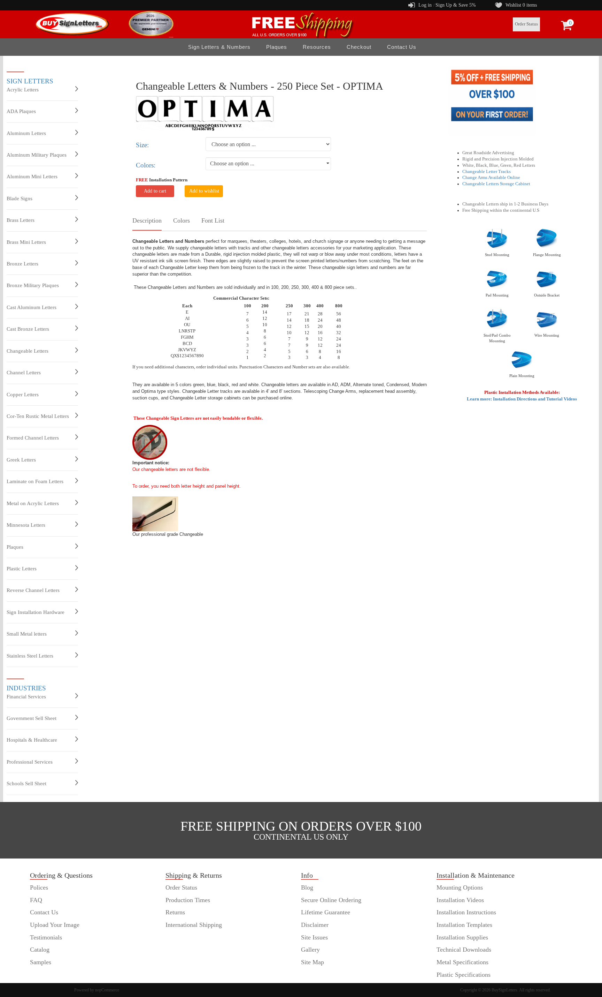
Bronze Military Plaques (33, 285)
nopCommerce (107, 990)
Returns (175, 912)
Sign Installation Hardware (35, 612)
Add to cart (155, 191)
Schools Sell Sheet (26, 783)
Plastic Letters (22, 568)
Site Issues (314, 937)
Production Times (187, 900)
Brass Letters (20, 220)
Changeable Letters (27, 351)
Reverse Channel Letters (33, 590)
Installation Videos (460, 900)
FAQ (36, 900)
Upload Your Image (54, 924)
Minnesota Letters (26, 525)
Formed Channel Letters (33, 438)
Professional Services (30, 762)
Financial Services (26, 696)
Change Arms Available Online (491, 177)
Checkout (359, 47)
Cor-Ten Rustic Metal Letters (38, 416)
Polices (39, 887)
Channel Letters (24, 372)
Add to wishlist (204, 191)
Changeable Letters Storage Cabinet (496, 183)
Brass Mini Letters (26, 242)
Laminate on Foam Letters (35, 481)
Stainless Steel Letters (30, 656)
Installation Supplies (462, 937)
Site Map (312, 962)
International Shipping (193, 924)
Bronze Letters (22, 264)
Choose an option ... (232, 163)
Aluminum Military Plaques (37, 155)
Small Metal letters (27, 634)
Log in (425, 5)
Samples (40, 962)
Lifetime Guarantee (325, 912)
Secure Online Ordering (331, 900)
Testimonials (46, 937)
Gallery (310, 949)
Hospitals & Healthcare (32, 740)
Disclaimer (315, 924)
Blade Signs (19, 198)
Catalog (39, 949)
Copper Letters (23, 394)
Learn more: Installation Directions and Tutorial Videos (522, 399)
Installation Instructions (466, 912)
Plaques (15, 547)
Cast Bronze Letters (28, 329)
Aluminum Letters (26, 133)
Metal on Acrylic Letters (33, 503)
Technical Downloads (464, 949)
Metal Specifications (462, 962)
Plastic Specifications (464, 974)
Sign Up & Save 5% (455, 5)
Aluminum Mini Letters (32, 176)
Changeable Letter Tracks (486, 171)
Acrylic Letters (23, 89)
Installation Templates (464, 924)
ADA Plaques (21, 111)
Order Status (526, 24)
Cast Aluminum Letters (31, 307)
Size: (142, 145)
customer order (49, 974)
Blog (307, 887)
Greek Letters (21, 460)
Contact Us (401, 47)
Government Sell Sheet (31, 718)
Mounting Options (460, 887)
